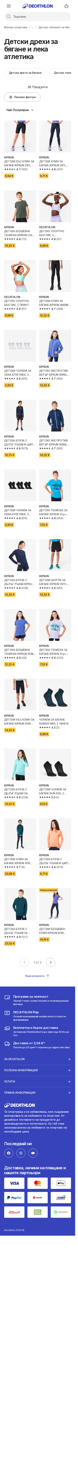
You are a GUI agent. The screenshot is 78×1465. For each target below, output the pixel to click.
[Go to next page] (50, 962)
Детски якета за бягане (25, 72)
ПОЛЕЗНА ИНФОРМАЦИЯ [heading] (21, 1070)
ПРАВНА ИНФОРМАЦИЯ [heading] (19, 1092)
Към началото (34, 975)
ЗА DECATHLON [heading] (14, 1059)
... (33, 27)
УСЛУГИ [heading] (9, 1081)
